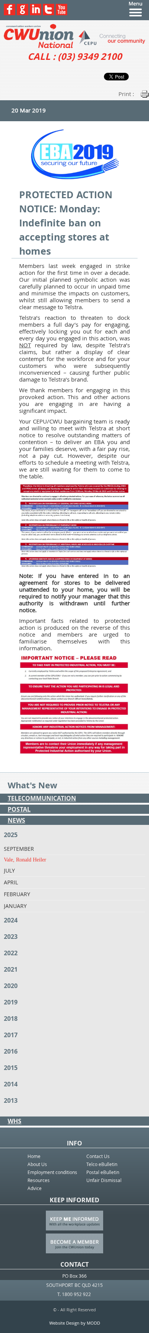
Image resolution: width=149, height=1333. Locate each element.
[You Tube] (61, 13)
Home (34, 1156)
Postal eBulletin (102, 1172)
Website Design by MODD (74, 1323)
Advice (35, 1188)
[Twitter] (48, 13)
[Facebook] (9, 13)
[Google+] (22, 13)
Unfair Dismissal (103, 1180)
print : (126, 94)
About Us (37, 1164)
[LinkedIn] (35, 13)
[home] (74, 36)
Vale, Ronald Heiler (25, 860)
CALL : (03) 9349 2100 (75, 56)
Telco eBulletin (101, 1164)
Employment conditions (52, 1172)
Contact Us (98, 1156)
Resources (39, 1180)
